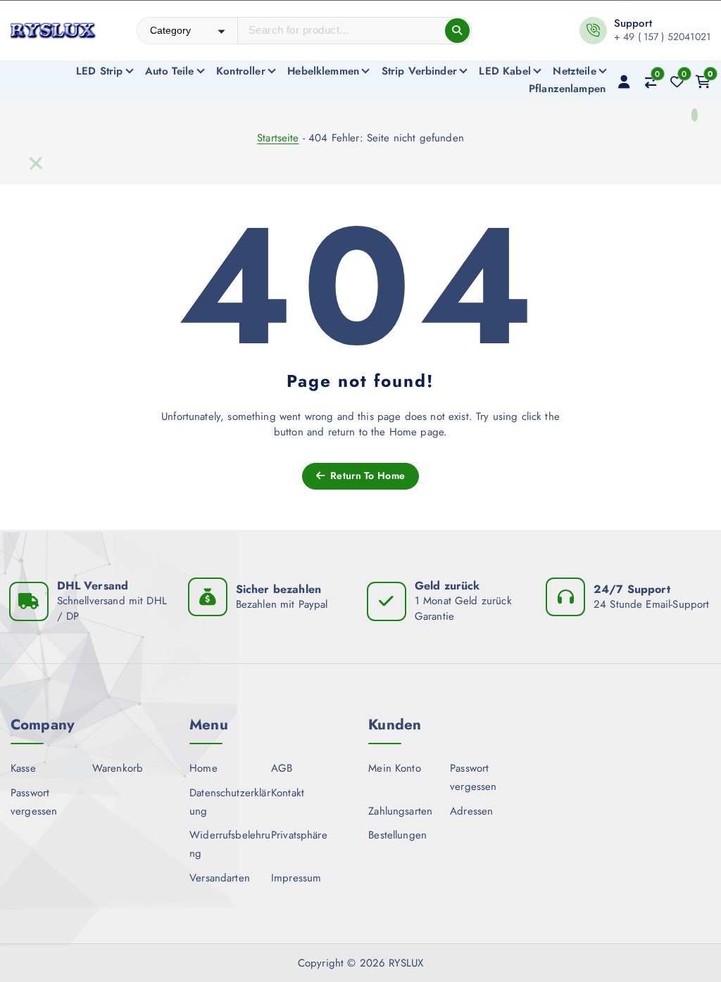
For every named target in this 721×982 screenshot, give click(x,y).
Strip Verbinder (419, 71)
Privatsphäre (299, 835)
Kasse (23, 768)
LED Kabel (504, 71)
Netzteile (574, 71)
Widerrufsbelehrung (229, 844)
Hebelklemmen (323, 71)
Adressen (471, 811)
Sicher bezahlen (278, 589)
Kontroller (240, 71)
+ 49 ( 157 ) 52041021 (662, 37)
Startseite (278, 138)
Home (203, 768)
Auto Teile (169, 71)
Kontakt (287, 793)
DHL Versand (93, 586)
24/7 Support (632, 589)
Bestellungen (397, 835)
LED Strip (99, 71)
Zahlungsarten (400, 811)
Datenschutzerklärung (229, 802)
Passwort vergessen (34, 802)
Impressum (296, 878)
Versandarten (219, 878)
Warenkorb (117, 768)
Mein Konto (394, 768)
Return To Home (366, 475)
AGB (281, 768)
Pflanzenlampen (567, 88)
